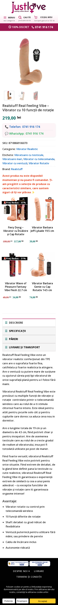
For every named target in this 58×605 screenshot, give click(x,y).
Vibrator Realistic (27, 149)
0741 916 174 (31, 127)
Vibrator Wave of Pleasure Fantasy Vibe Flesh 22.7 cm (16, 287)
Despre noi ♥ (21, 571)
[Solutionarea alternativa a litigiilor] (18, 563)
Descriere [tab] (15, 322)
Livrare (39, 571)
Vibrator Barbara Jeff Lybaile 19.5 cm (42, 229)
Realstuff (17, 169)
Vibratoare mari (12, 159)
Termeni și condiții (29, 576)
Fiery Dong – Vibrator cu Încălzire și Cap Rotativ (15, 231)
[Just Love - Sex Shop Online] (29, 7)
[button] (9, 18)
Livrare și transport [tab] (24, 347)
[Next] (49, 60)
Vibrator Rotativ (39, 163)
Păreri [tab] (13, 339)
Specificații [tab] (17, 331)
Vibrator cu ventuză (14, 163)
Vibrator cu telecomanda (38, 159)
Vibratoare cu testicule (28, 155)
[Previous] (9, 60)
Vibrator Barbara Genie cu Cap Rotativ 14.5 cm (42, 287)
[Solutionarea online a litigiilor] (39, 563)
